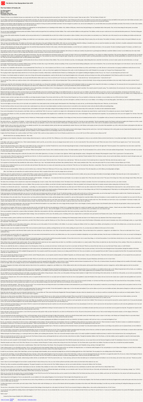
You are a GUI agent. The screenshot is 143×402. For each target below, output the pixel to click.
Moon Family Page (22, 399)
